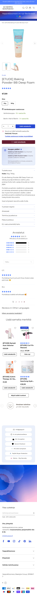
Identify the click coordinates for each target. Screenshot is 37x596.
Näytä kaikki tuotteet (18, 395)
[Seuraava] (34, 43)
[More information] (21, 149)
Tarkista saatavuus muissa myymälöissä (19, 136)
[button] (29, 8)
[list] (18, 43)
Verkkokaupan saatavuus (14, 109)
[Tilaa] (32, 513)
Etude (4, 75)
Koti (3, 22)
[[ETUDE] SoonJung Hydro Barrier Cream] (27, 367)
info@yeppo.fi (7, 536)
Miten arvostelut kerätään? (12, 313)
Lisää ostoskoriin (25, 126)
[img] (6, 275)
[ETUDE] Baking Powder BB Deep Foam (16, 22)
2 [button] (16, 302)
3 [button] (19, 302)
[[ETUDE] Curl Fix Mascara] (27, 333)
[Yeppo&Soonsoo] (18, 483)
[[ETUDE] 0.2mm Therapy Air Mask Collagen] (9, 367)
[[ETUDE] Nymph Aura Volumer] (9, 333)
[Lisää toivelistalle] (15, 328)
